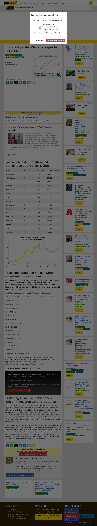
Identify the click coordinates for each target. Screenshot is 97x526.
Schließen (40, 40)
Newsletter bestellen (56, 40)
